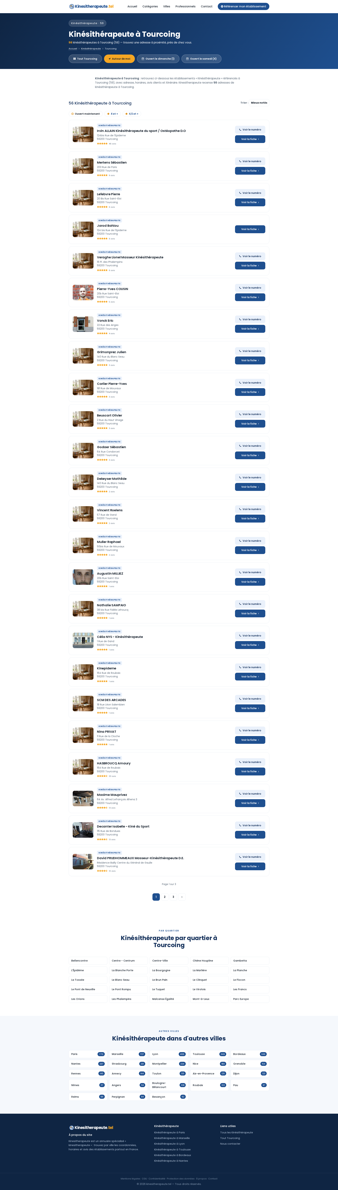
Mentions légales (130, 1178)
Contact (206, 6)
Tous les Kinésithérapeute (236, 1132)
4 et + (114, 114)
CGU (144, 1178)
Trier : (244, 102)
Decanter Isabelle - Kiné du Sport (123, 826)
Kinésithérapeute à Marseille (172, 1138)
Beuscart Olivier (109, 415)
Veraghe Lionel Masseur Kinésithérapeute (130, 257)
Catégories (150, 6)
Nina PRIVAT (106, 731)
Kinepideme (106, 668)
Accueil (132, 6)
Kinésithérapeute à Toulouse (172, 1149)
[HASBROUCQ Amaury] (83, 767)
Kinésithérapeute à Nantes (171, 1161)
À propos (201, 1178)
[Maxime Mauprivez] (83, 798)
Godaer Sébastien (111, 447)
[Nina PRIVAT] (83, 735)
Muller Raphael (109, 542)
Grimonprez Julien (111, 352)
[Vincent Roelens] (83, 514)
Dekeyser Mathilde (112, 478)
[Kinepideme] (83, 672)
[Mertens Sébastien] (83, 166)
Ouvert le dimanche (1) (160, 59)
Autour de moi (121, 59)
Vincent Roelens (110, 510)
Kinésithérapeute (91, 48)
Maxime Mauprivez (112, 795)
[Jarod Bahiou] (83, 229)
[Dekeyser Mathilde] (83, 482)
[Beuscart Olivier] (83, 419)
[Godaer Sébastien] (83, 450)
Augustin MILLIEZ (110, 573)
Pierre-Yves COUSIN (112, 289)
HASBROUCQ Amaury (114, 763)
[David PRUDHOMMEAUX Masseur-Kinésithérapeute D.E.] (83, 861)
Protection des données (181, 1178)
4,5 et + (133, 114)
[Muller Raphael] (83, 545)
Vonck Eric (105, 320)
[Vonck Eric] (83, 324)
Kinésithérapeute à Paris (169, 1132)
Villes (166, 6)
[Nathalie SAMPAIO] (83, 608)
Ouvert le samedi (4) (203, 59)
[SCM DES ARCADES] (83, 703)
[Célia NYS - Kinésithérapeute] (83, 640)
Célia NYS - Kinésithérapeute (120, 637)
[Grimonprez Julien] (83, 356)
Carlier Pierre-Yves (112, 383)
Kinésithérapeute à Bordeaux (172, 1155)
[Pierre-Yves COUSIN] (83, 292)
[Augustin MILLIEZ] (83, 577)
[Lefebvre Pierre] (83, 197)
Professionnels (186, 6)
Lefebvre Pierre (108, 194)
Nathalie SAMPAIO (111, 605)
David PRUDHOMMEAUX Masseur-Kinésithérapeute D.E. (140, 858)
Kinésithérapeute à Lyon (169, 1144)
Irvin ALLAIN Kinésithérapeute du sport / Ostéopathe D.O (141, 131)
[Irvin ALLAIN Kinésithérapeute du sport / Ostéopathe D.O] (83, 134)
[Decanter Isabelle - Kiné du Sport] (83, 830)
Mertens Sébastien (112, 162)
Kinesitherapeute (94, 6)
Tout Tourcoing (87, 59)
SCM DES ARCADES (111, 700)
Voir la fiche (249, 139)
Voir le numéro (252, 129)
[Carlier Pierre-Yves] (83, 387)
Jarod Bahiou (108, 225)
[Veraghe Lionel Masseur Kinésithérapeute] (83, 261)
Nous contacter (230, 1144)
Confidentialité (157, 1178)
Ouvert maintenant (87, 114)
